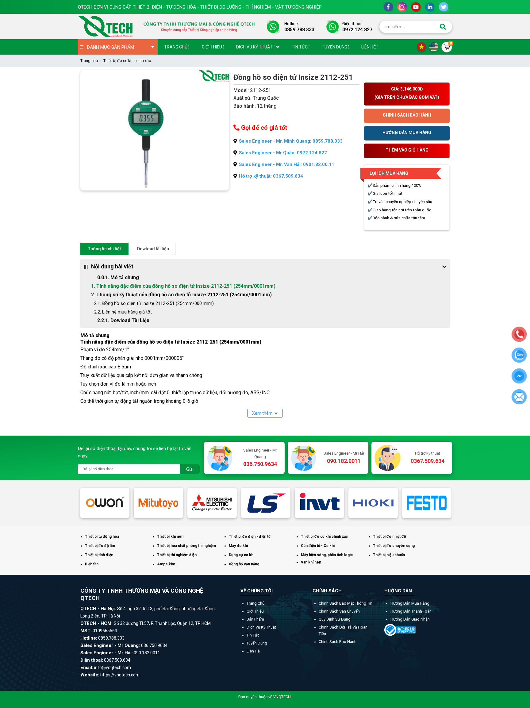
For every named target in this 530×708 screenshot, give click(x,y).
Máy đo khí (238, 546)
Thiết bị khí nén (170, 536)
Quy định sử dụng (335, 619)
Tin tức (253, 635)
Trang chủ (89, 60)
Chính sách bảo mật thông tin (345, 603)
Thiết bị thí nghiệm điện (177, 555)
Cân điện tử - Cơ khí (318, 546)
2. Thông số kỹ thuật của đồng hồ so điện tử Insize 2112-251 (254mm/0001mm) (181, 295)
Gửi (190, 469)
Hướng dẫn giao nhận (410, 619)
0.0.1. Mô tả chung (118, 277)
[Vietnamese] (423, 46)
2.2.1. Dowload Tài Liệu (124, 320)
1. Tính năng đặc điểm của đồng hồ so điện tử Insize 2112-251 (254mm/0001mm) (183, 286)
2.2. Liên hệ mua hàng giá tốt (123, 312)
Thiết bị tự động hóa (102, 536)
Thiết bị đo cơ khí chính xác (127, 60)
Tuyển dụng (257, 643)
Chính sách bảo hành (337, 641)
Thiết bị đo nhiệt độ (389, 536)
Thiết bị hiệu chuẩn (389, 555)
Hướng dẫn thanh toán (411, 611)
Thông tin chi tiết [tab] (104, 248)
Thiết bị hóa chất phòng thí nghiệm (186, 546)
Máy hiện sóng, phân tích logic (327, 555)
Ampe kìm (166, 564)
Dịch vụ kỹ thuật (261, 627)
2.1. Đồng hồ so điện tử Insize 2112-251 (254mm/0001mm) (154, 303)
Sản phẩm (255, 619)
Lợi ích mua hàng (389, 173)
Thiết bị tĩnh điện (99, 555)
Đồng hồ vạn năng (244, 564)
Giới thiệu (255, 611)
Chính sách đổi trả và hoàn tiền (343, 630)
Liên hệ (253, 651)
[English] (435, 46)
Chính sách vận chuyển (339, 611)
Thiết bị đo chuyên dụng (394, 546)
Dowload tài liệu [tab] (153, 248)
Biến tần (91, 564)
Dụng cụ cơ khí (241, 555)
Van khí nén (311, 562)
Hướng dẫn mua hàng (409, 603)
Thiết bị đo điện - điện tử (250, 536)
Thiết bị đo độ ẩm (100, 546)
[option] (105, 503)
